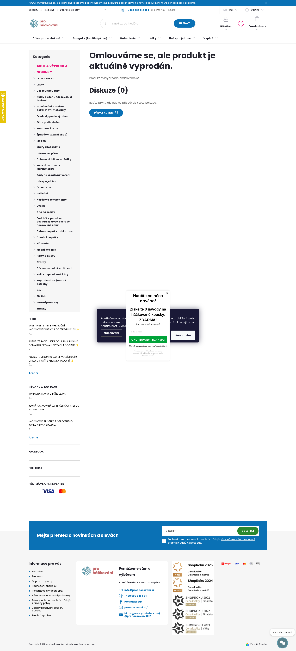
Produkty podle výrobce (52, 116)
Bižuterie (43, 243)
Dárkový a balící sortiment (54, 268)
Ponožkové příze (47, 128)
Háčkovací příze (47, 153)
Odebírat (248, 531)
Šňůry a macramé (48, 147)
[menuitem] (49, 38)
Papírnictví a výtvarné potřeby (51, 282)
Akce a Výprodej (52, 66)
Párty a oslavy (46, 256)
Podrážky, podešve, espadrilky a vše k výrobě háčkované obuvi (53, 221)
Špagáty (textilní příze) (52, 134)
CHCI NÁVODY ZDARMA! (148, 339)
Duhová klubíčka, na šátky (54, 159)
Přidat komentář (106, 112)
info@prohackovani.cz (139, 590)
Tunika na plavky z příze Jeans (47, 393)
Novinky (44, 72)
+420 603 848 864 (135, 596)
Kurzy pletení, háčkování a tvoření (54, 98)
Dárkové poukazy (48, 90)
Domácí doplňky (47, 237)
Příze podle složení (49, 122)
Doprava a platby (69, 9)
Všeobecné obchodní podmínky (51, 595)
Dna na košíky (46, 212)
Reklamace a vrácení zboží (48, 590)
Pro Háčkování (133, 601)
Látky (40, 84)
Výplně (41, 206)
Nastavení (111, 333)
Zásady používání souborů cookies (47, 609)
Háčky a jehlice (46, 181)
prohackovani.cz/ (135, 607)
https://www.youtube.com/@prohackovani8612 (142, 615)
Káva (40, 290)
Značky (41, 308)
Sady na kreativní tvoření (53, 175)
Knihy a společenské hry (52, 274)
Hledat (184, 23)
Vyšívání (42, 193)
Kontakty (33, 9)
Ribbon (41, 140)
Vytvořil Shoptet (258, 644)
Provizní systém (41, 615)
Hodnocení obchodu (44, 586)
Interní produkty (48, 302)
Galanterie (44, 187)
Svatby (41, 262)
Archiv (33, 373)
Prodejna (49, 9)
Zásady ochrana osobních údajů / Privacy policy (51, 602)
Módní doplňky (46, 249)
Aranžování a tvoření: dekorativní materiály (51, 108)
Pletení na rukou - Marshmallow (48, 167)
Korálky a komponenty (52, 199)
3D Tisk (41, 296)
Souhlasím (183, 335)
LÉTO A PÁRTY (45, 78)
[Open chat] (282, 642)
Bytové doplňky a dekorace (55, 231)
